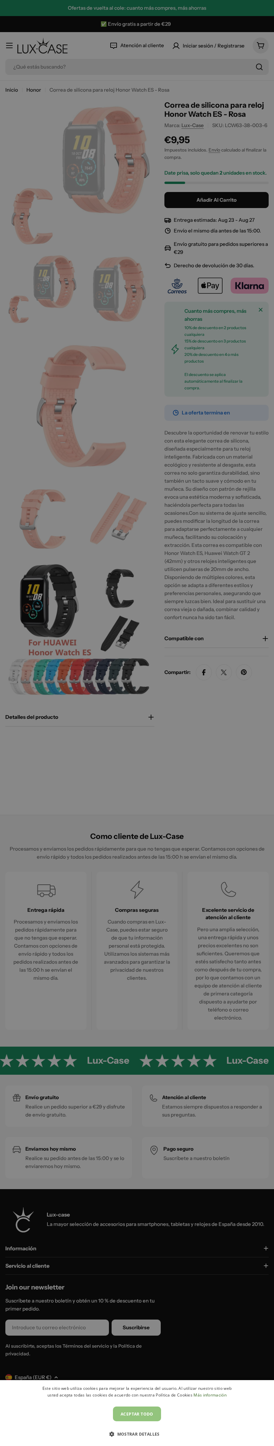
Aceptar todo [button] (137, 1414)
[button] (137, 1434)
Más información (210, 1395)
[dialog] (137, 1413)
